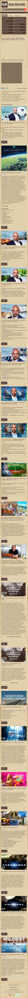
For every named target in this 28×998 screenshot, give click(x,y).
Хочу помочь (13, 987)
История (17, 27)
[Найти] (25, 9)
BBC (4, 21)
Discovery (17, 29)
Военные (5, 27)
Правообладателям (14, 989)
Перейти (4, 142)
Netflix (17, 24)
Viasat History (18, 32)
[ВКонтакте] (2, 88)
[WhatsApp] (7, 88)
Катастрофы (6, 24)
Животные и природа (20, 21)
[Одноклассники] (4, 88)
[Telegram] (6, 88)
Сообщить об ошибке (22, 88)
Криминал (6, 29)
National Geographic (19, 18)
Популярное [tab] (17, 15)
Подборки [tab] (4, 15)
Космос (5, 32)
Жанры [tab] (10, 15)
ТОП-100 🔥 (6, 18)
